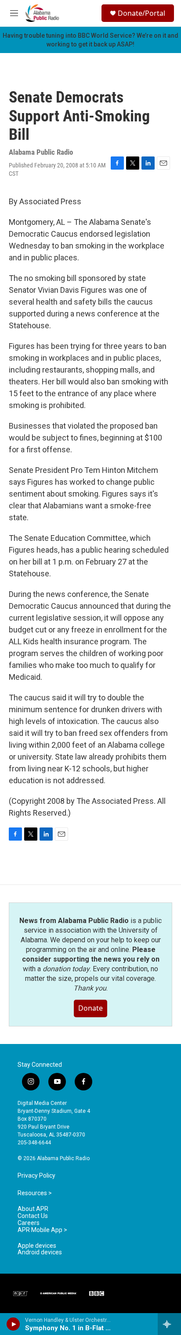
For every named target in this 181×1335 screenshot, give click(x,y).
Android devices (40, 1252)
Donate (90, 1008)
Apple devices (37, 1246)
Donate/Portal (141, 13)
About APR (33, 1209)
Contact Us (33, 1216)
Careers (29, 1223)
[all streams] (169, 1324)
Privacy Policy (36, 1175)
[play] (13, 1324)
